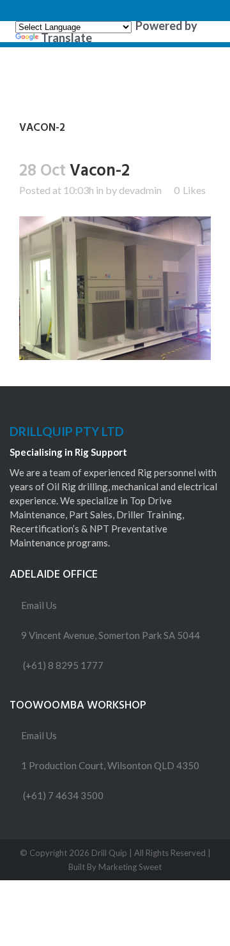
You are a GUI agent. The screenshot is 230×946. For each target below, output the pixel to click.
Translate (66, 38)
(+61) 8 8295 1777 (63, 665)
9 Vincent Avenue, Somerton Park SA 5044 (110, 635)
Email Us (39, 605)
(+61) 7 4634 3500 (63, 795)
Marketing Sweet (130, 867)
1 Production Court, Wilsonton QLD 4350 (110, 765)
